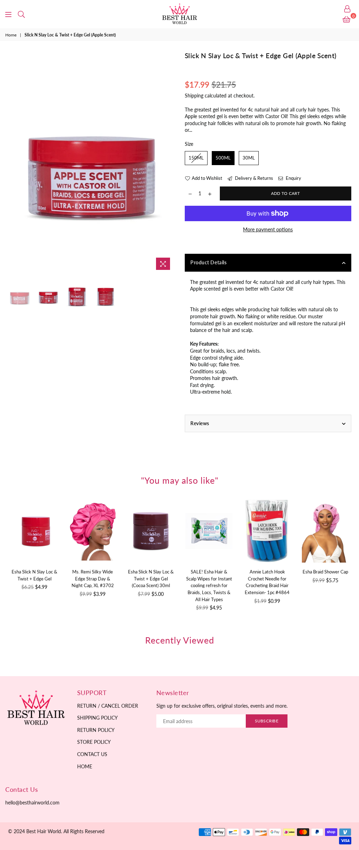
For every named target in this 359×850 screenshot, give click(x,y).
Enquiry (293, 178)
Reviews (199, 423)
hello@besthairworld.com (32, 802)
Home (10, 35)
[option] (91, 162)
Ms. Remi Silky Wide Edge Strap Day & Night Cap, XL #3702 (93, 578)
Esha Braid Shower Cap (325, 571)
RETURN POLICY (96, 730)
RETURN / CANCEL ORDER (107, 706)
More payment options (268, 229)
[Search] (21, 14)
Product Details (208, 262)
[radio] (196, 158)
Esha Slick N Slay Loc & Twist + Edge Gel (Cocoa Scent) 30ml (151, 578)
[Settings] (347, 9)
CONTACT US (92, 754)
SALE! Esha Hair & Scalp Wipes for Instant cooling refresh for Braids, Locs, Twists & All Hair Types (209, 585)
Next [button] (168, 162)
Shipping (194, 95)
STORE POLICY (94, 742)
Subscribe (266, 720)
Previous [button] (14, 162)
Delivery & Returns (253, 178)
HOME (84, 766)
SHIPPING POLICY (97, 718)
